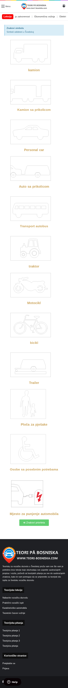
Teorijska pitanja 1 (11, 631)
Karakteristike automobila (14, 608)
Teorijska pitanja (10, 646)
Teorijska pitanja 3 (11, 641)
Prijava (5, 669)
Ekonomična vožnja (39, 16)
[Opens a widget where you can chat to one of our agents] (12, 682)
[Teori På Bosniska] (34, 6)
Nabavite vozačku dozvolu (15, 598)
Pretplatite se (8, 663)
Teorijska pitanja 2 (11, 636)
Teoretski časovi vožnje (13, 613)
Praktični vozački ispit (13, 603)
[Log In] (64, 7)
